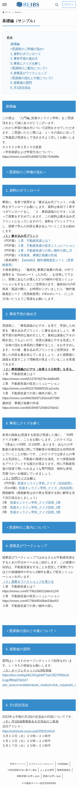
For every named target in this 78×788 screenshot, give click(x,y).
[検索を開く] (56, 4)
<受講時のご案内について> (28, 68)
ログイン (69, 4)
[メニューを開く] (4, 4)
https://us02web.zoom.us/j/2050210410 (28, 731)
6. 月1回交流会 (20, 87)
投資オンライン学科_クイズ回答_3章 (35, 512)
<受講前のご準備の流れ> (27, 48)
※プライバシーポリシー (41, 764)
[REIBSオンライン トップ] (27, 4)
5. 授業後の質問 (21, 82)
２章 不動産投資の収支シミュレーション (46, 245)
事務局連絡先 (64, 770)
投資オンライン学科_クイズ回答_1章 (35, 502)
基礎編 (15, 44)
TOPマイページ (18, 764)
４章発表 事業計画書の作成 (37, 255)
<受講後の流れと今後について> (31, 78)
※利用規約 (62, 764)
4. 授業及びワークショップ (28, 73)
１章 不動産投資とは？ (36, 240)
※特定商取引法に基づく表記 (22, 770)
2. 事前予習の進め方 (24, 58)
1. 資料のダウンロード (25, 53)
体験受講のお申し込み (28, 776)
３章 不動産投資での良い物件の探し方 (45, 250)
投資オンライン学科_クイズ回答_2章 (35, 507)
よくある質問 (47, 770)
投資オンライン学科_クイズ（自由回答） (46, 483)
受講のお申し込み (52, 776)
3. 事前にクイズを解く (25, 63)
